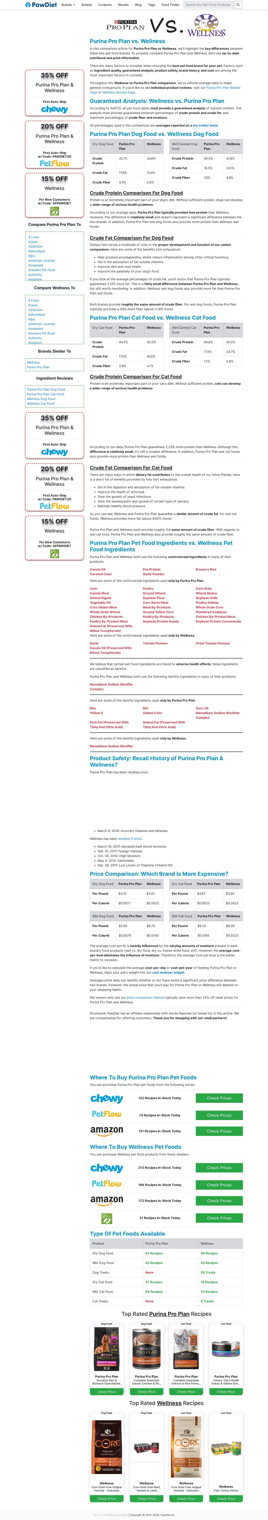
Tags (151, 5)
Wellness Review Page (118, 92)
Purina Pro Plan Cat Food (45, 394)
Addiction (35, 246)
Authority (35, 275)
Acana (32, 242)
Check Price (107, 1392)
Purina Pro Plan (38, 367)
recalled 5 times (130, 839)
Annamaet (35, 265)
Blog (138, 5)
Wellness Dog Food (41, 399)
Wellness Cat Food (40, 403)
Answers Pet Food (41, 270)
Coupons (105, 5)
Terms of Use (101, 1515)
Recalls (123, 5)
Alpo (31, 256)
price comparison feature (145, 997)
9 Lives (33, 237)
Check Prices (219, 1098)
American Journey (41, 260)
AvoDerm (35, 279)
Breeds (87, 5)
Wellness (33, 362)
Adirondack (36, 251)
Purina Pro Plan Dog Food (46, 389)
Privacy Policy (119, 1515)
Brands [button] (67, 5)
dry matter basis (205, 125)
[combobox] (208, 4)
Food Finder (170, 5)
